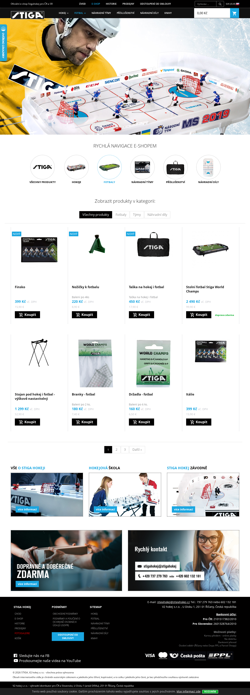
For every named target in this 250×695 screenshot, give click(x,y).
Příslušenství (125, 13)
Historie (111, 3)
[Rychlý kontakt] (183, 560)
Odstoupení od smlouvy (155, 3)
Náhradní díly (149, 13)
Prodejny (128, 3)
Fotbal (79, 13)
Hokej (63, 13)
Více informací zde (189, 691)
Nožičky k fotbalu (85, 287)
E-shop (96, 3)
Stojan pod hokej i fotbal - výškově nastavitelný (35, 396)
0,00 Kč (202, 13)
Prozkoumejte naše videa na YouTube (49, 660)
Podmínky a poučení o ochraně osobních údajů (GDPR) (66, 622)
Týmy (137, 214)
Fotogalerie (22, 633)
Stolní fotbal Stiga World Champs (205, 289)
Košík (18, 638)
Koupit (27, 314)
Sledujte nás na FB (33, 655)
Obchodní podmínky (65, 613)
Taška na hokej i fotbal (146, 287)
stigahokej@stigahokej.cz (173, 602)
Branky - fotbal (83, 394)
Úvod (82, 3)
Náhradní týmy (101, 13)
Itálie (190, 394)
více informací (27, 509)
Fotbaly (121, 214)
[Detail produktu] (39, 249)
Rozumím (210, 691)
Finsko (20, 287)
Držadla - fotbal (141, 394)
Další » (137, 449)
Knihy (168, 13)
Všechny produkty (95, 214)
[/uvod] (27, 15)
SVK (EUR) (231, 3)
